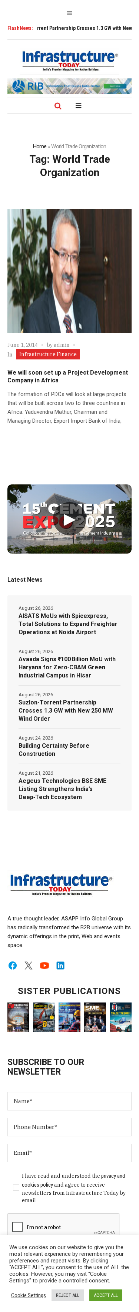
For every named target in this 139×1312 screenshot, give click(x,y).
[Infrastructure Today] (70, 60)
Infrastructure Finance (48, 354)
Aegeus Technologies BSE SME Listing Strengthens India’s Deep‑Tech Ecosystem (62, 789)
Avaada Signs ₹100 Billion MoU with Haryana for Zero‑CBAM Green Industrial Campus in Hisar (67, 667)
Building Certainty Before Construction (54, 749)
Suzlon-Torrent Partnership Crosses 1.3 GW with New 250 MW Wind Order (66, 710)
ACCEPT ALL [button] (106, 1295)
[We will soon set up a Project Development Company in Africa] (69, 271)
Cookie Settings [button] (28, 1295)
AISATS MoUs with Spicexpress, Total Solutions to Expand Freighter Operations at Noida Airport (68, 624)
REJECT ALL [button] (67, 1295)
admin (62, 345)
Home (40, 146)
